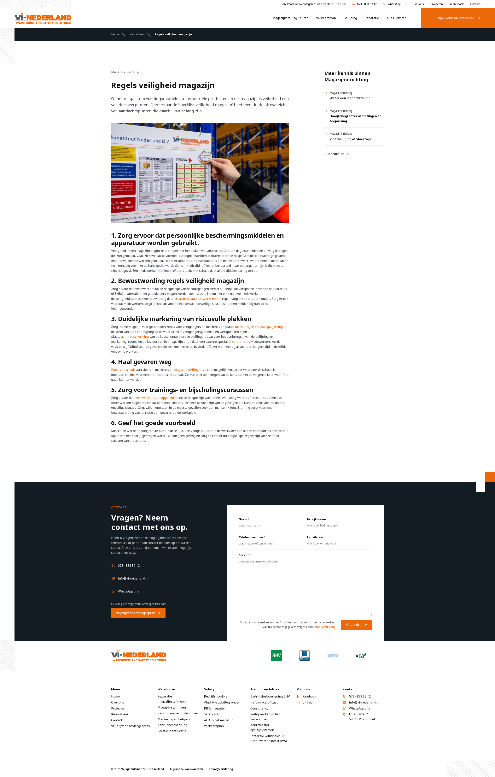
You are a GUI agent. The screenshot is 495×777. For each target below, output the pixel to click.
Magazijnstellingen (172, 707)
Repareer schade (123, 370)
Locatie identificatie (172, 731)
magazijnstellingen (188, 370)
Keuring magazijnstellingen (178, 713)
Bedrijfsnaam (316, 519)
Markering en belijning (174, 719)
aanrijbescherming (135, 336)
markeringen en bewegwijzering (259, 327)
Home (115, 34)
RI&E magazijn (214, 708)
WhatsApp (394, 4)
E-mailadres (316, 537)
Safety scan (212, 714)
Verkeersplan (326, 18)
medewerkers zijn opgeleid (154, 398)
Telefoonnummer (252, 537)
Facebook (309, 696)
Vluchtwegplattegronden (222, 702)
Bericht (245, 555)
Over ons (418, 4)
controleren (240, 341)
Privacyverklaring (221, 769)
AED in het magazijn (218, 720)
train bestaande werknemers (200, 299)
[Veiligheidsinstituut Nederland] (43, 18)
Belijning (350, 18)
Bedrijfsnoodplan (216, 696)
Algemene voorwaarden (186, 769)
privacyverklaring (325, 627)
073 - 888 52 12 (367, 4)
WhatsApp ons (128, 591)
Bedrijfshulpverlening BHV (270, 696)
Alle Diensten (396, 18)
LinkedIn (309, 702)
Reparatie (372, 18)
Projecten (436, 4)
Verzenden (354, 624)
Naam (244, 519)
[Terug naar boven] (487, 769)
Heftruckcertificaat (264, 702)
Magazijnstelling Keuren (290, 18)
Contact (475, 4)
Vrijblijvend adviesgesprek (455, 18)
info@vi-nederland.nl (133, 578)
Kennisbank (456, 4)
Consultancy (259, 708)
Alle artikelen (334, 154)
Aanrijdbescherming (172, 725)
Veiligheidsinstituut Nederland (142, 769)
